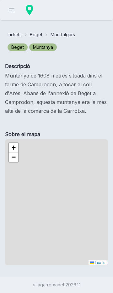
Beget (36, 34)
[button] (13, 147)
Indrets (15, 34)
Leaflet (100, 262)
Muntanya (43, 47)
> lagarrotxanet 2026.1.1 (56, 284)
